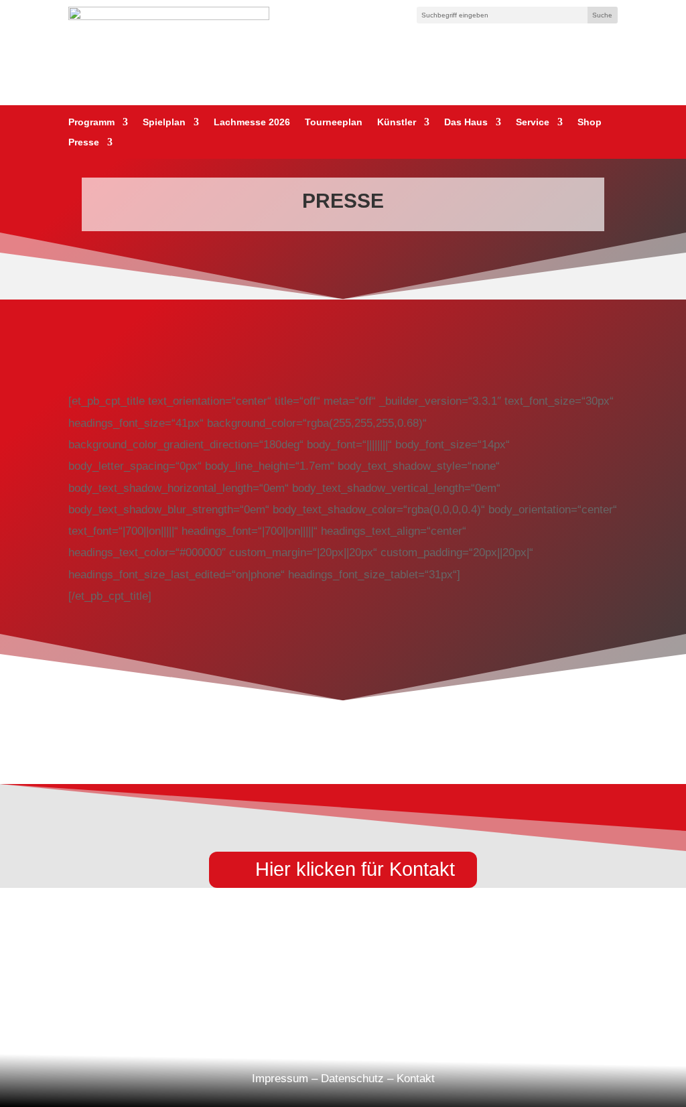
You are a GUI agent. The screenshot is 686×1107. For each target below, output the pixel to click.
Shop (589, 122)
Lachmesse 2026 (252, 122)
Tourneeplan (333, 122)
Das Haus (466, 122)
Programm (91, 122)
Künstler (396, 122)
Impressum (280, 1078)
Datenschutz (352, 1078)
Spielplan (164, 122)
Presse (83, 142)
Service (532, 122)
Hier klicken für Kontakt (355, 869)
